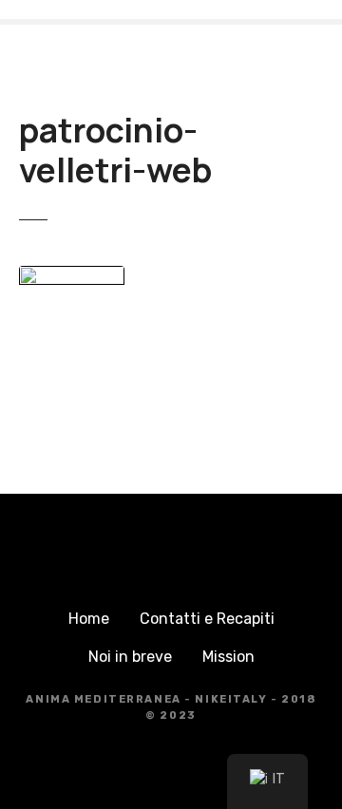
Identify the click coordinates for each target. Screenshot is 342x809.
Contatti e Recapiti (207, 619)
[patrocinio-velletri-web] (71, 277)
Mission (228, 657)
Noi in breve (130, 657)
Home (88, 619)
